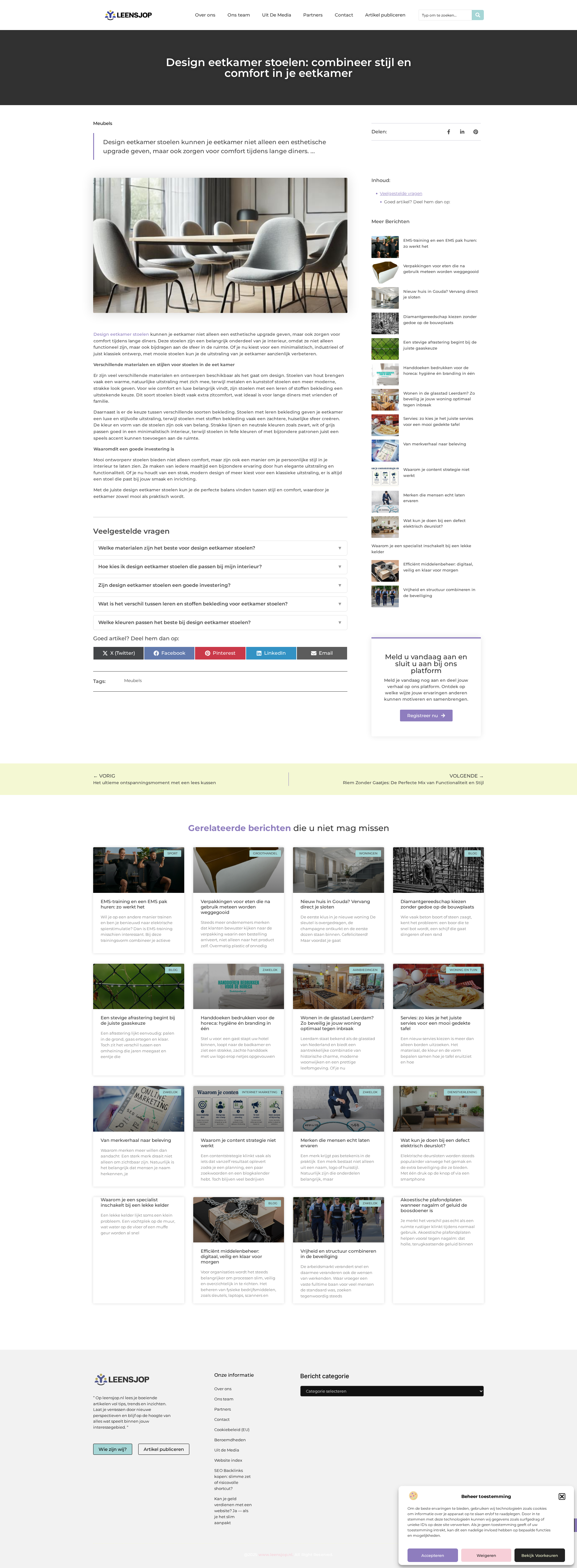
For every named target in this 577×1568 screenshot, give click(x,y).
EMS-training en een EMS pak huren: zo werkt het (134, 904)
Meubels (102, 123)
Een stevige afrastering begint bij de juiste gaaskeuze (138, 1020)
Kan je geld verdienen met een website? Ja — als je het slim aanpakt (233, 1510)
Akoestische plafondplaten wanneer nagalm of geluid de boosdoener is (434, 1205)
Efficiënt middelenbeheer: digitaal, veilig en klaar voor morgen (231, 1256)
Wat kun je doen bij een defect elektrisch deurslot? (435, 1142)
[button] (562, 1497)
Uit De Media (276, 15)
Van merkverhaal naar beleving (434, 443)
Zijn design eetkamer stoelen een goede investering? (220, 585)
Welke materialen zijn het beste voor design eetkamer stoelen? (220, 548)
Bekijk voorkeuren (539, 1555)
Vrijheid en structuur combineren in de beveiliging (338, 1253)
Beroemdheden (230, 1439)
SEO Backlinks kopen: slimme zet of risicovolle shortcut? (232, 1479)
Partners (313, 15)
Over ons (205, 15)
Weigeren (486, 1555)
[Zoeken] (478, 15)
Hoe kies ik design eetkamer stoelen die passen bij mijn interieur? (220, 566)
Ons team (238, 15)
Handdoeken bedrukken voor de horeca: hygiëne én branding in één (237, 1023)
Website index (228, 1460)
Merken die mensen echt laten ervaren (335, 1142)
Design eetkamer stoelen (121, 334)
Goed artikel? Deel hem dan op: (417, 202)
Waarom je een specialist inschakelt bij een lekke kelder (135, 1202)
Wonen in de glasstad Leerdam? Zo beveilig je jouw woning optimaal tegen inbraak (439, 399)
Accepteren (432, 1555)
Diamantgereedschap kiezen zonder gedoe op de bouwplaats (437, 904)
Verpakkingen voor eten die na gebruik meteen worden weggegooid (235, 907)
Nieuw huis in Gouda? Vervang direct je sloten (335, 904)
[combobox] (445, 15)
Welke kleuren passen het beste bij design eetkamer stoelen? (220, 622)
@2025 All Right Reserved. (288, 1554)
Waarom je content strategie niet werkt (238, 1142)
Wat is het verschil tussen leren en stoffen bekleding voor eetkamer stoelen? (220, 604)
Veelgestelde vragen (401, 193)
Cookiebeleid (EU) (231, 1429)
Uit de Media (226, 1450)
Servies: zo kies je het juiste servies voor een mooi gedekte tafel (435, 1023)
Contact (344, 15)
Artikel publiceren (385, 15)
